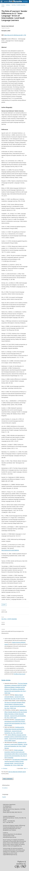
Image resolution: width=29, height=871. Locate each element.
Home (2, 5)
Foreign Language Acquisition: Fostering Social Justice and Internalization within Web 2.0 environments (15, 752)
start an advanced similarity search (17, 771)
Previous (5, 768)
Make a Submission (7, 778)
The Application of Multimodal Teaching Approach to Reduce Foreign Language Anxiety (15, 761)
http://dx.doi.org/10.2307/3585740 (10, 550)
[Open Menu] (1, 1)
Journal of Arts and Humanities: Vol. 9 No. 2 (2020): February (15, 746)
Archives (8, 5)
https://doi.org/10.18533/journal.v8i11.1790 (15, 35)
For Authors (5, 788)
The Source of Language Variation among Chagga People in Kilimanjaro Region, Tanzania (14, 704)
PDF (5, 604)
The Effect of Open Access (19, 674)
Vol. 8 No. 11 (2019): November (18, 5)
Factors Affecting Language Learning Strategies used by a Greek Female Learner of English (15, 736)
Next (25, 768)
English (4, 797)
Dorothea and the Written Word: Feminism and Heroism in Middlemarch (14, 729)
